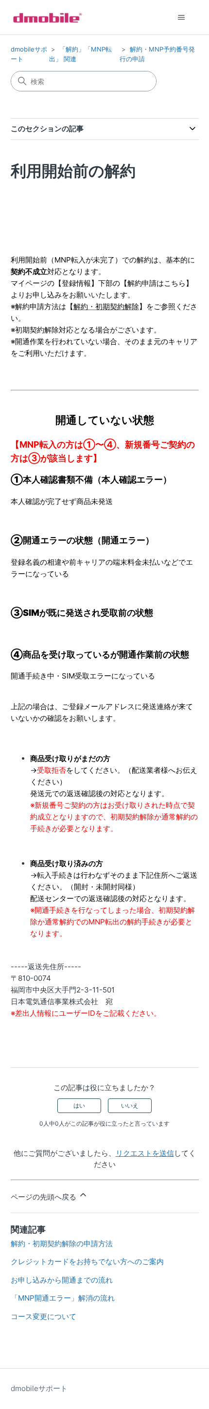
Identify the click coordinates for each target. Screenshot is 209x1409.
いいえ (130, 1105)
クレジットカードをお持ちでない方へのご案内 (87, 1261)
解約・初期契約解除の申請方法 (62, 1243)
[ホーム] (48, 17)
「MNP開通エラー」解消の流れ (63, 1298)
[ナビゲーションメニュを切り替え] (181, 17)
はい (79, 1105)
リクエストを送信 (145, 1153)
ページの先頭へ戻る (44, 1196)
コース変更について (43, 1316)
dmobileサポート (39, 1388)
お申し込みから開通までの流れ (62, 1280)
